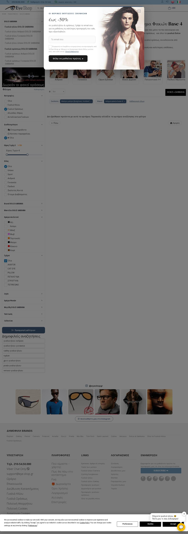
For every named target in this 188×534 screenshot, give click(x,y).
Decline (150, 524)
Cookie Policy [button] (84, 523)
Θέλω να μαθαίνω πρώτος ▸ (68, 58)
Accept (173, 524)
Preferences (127, 524)
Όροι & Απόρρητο (72, 52)
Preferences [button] (32, 526)
